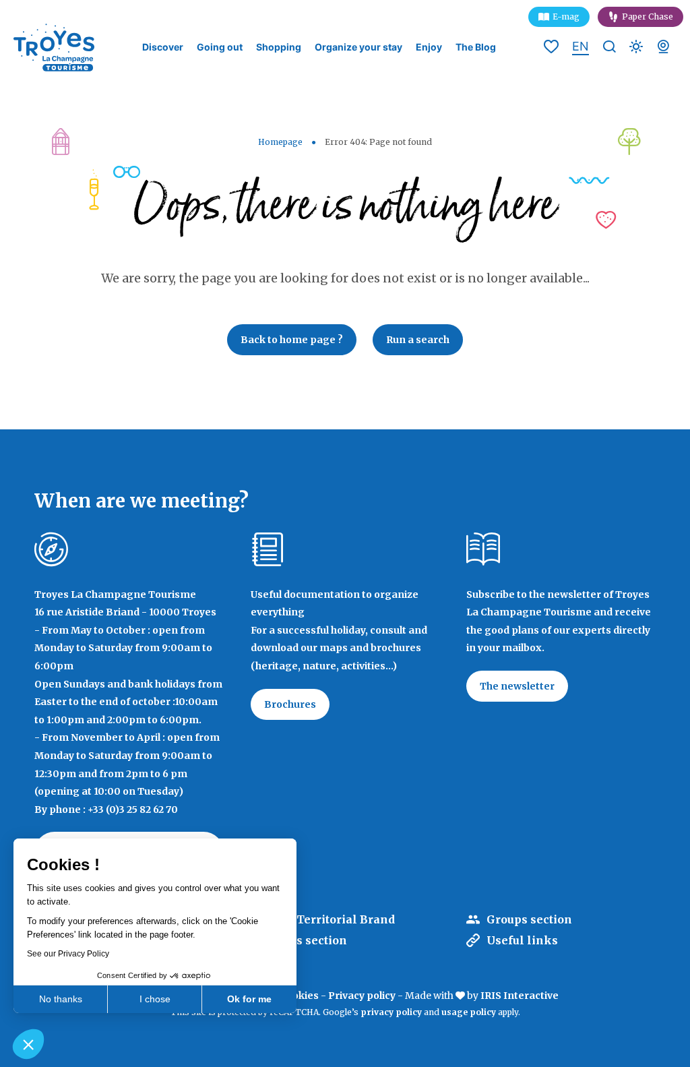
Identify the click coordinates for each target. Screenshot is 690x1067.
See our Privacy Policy (68, 953)
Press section (309, 940)
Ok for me (249, 999)
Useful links (522, 940)
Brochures (290, 704)
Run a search (417, 340)
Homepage (280, 142)
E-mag (566, 16)
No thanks (60, 999)
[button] (28, 1044)
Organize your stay (358, 47)
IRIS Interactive (519, 995)
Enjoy (429, 47)
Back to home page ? (292, 340)
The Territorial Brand (333, 919)
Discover (162, 47)
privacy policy (391, 1012)
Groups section (529, 919)
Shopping (278, 47)
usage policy (468, 1012)
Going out (220, 47)
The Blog (476, 47)
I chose (154, 999)
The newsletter (517, 686)
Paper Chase (647, 16)
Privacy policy (362, 995)
